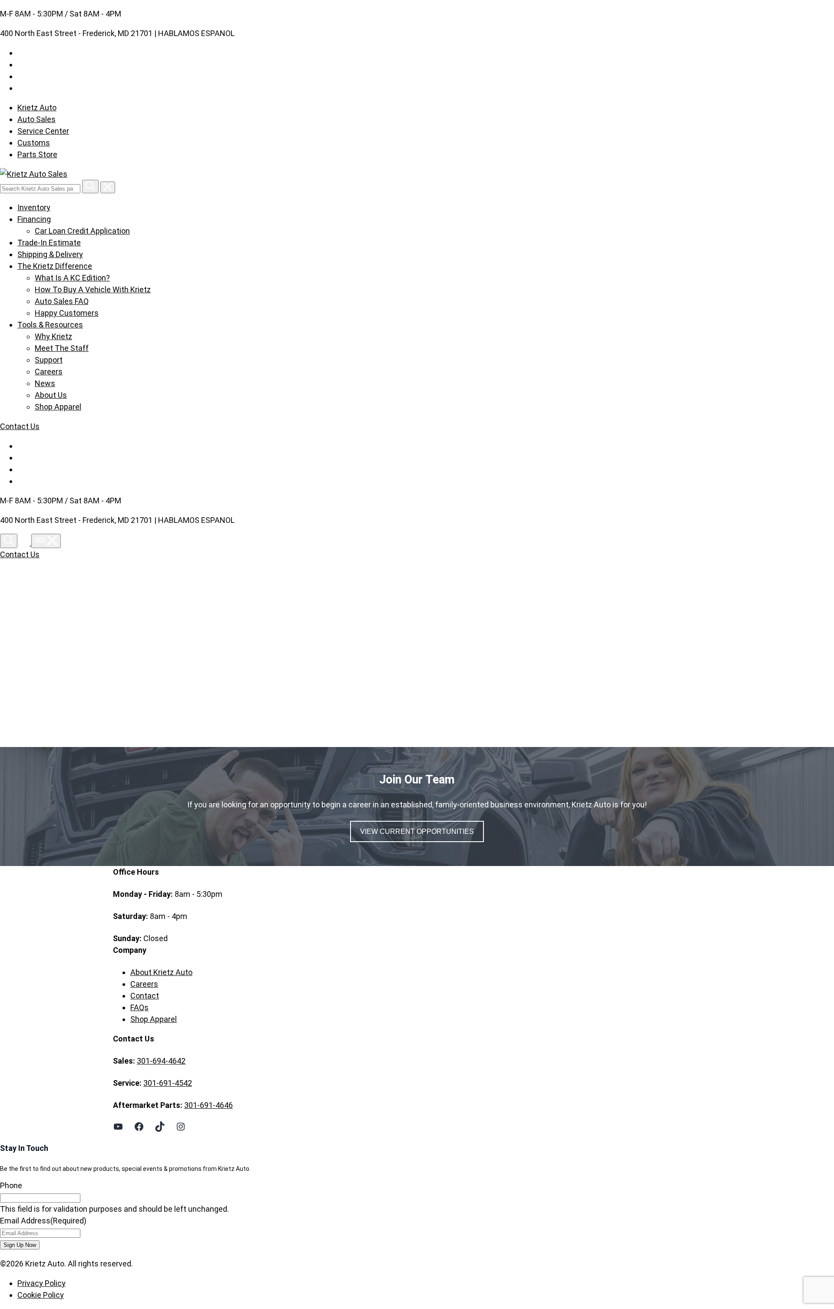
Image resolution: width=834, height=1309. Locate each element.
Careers (49, 371)
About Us (51, 395)
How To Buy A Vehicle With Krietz (93, 289)
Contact (144, 995)
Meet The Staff (62, 348)
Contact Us (20, 426)
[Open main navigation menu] (46, 541)
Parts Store (37, 154)
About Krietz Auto (161, 972)
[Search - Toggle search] (8, 541)
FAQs (139, 1007)
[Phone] (25, 542)
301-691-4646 (208, 1105)
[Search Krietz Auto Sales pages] (90, 186)
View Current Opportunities (417, 831)
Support (49, 359)
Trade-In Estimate (49, 242)
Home (141, 655)
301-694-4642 (161, 1060)
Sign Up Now (19, 1245)
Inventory (33, 207)
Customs (33, 142)
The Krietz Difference (54, 266)
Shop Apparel (58, 406)
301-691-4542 (167, 1083)
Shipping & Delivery (50, 254)
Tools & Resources (50, 324)
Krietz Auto (36, 107)
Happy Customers (67, 312)
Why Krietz (53, 336)
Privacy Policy (41, 1283)
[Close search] (107, 187)
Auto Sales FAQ (62, 301)
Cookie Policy (40, 1294)
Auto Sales (36, 119)
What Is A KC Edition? (72, 277)
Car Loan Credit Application (82, 230)
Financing (34, 219)
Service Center (43, 131)
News (45, 383)
